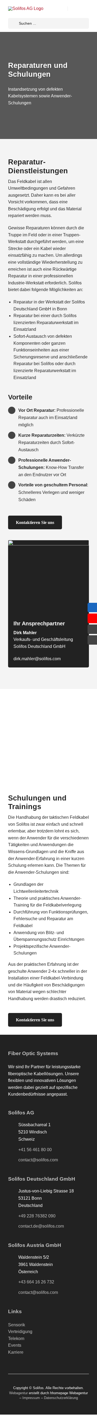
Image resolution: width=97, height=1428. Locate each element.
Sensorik (16, 1325)
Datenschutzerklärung (61, 1398)
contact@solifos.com (38, 1160)
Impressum (31, 1398)
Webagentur (18, 1393)
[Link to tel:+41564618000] (92, 640)
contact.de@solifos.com (41, 1226)
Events (14, 1345)
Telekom (16, 1338)
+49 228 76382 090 (37, 1216)
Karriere (15, 1352)
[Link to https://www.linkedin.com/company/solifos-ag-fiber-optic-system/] (92, 607)
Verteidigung (20, 1331)
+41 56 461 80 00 (35, 1149)
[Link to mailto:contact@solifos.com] (92, 629)
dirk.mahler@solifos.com (37, 658)
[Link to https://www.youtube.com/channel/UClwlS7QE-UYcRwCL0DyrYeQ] (92, 618)
